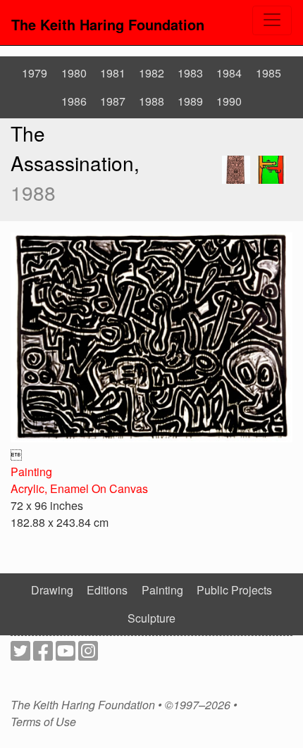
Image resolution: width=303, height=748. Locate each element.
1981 (112, 73)
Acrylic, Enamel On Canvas (79, 488)
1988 (151, 101)
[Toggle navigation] (272, 20)
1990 (229, 101)
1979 (34, 73)
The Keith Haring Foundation (107, 24)
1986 (74, 101)
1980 (74, 73)
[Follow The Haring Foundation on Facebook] (43, 655)
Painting (31, 471)
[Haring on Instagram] (88, 655)
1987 (112, 101)
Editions (107, 590)
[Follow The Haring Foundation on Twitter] (20, 655)
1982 (151, 73)
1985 (268, 73)
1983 (190, 73)
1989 (190, 101)
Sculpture (151, 618)
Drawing (52, 590)
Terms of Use (43, 722)
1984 (229, 73)
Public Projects (234, 590)
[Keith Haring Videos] (65, 655)
